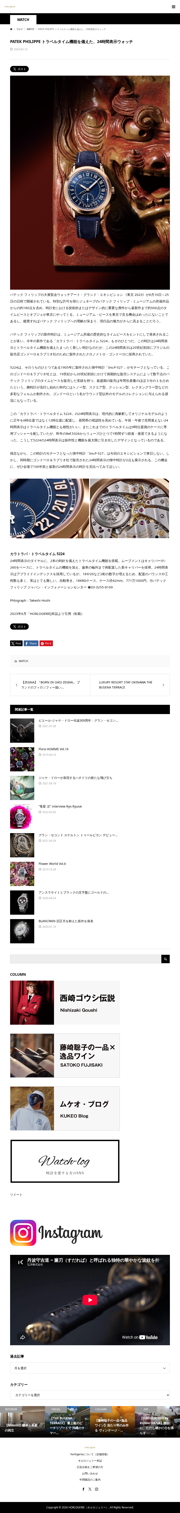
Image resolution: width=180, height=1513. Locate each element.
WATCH (23, 19)
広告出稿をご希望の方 (90, 1467)
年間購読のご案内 (90, 1479)
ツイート (16, 1194)
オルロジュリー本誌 (90, 1461)
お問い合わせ (90, 1473)
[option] (22, 1422)
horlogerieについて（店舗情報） (90, 1454)
